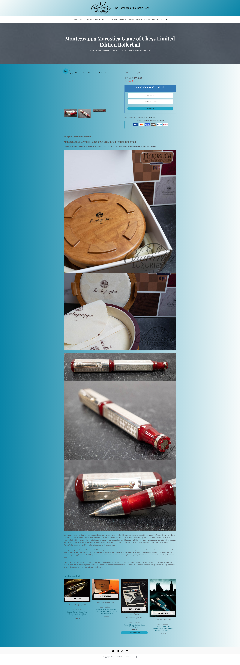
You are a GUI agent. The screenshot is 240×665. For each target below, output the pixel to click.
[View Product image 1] (70, 113)
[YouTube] (127, 650)
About (154, 19)
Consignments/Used (135, 19)
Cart (161, 19)
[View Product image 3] (99, 110)
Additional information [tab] (82, 137)
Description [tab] (68, 137)
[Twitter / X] (122, 650)
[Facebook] (118, 650)
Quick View (77, 601)
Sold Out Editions (149, 117)
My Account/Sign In (91, 19)
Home (76, 19)
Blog (81, 19)
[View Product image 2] (84, 113)
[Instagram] (113, 650)
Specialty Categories (117, 19)
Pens (104, 19)
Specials (147, 19)
